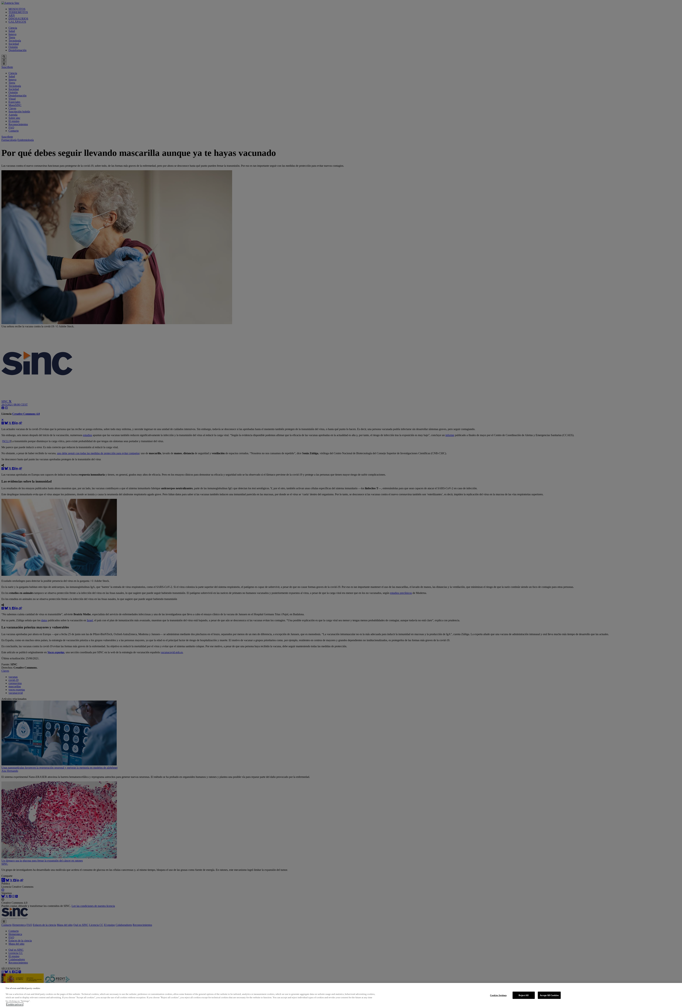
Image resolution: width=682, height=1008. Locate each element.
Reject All (523, 995)
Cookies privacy (15, 1004)
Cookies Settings (498, 995)
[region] (341, 995)
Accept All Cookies (549, 995)
